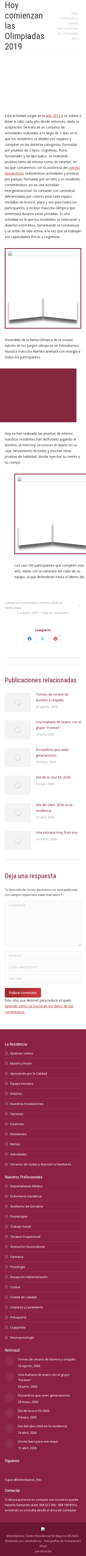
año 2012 (53, 115)
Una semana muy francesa (56, 832)
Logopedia (18, 1327)
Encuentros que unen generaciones (52, 752)
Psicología (17, 1267)
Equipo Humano (21, 1083)
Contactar (69, 1510)
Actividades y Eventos (35, 603)
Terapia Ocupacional (25, 1236)
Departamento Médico (26, 1186)
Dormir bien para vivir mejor (38, 1441)
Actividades (18, 1154)
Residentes (18, 1134)
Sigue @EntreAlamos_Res (23, 1479)
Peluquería (18, 1317)
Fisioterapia (18, 1216)
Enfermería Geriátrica (26, 1196)
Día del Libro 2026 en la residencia (54, 808)
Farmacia (16, 1257)
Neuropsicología (22, 1337)
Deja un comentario (55, 613)
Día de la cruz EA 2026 (53, 777)
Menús (15, 1144)
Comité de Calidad (23, 1297)
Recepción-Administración (29, 1277)
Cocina (15, 1287)
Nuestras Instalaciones (27, 1104)
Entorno (16, 1093)
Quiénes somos (21, 1053)
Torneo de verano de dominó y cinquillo (52, 697)
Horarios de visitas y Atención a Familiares (40, 1164)
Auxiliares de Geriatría (26, 1206)
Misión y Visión (21, 1063)
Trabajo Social (20, 1226)
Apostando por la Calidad (28, 1073)
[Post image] (18, 702)
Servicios (16, 1114)
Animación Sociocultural (27, 1246)
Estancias (17, 1124)
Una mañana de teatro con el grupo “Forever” (58, 725)
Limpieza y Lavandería (26, 1307)
